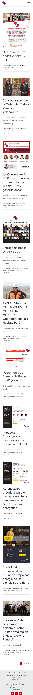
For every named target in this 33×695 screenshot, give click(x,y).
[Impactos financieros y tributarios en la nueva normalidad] (16, 417)
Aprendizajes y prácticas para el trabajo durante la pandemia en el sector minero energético (14, 473)
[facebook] (12, 693)
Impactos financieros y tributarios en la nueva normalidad (14, 417)
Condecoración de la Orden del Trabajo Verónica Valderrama (14, 86)
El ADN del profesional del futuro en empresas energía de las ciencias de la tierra (14, 544)
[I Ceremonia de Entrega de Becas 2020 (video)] (16, 358)
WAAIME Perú (8, 65)
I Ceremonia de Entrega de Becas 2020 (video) (14, 358)
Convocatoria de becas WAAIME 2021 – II (14, 30)
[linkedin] (20, 693)
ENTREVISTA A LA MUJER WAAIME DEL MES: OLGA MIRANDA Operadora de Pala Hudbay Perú (14, 289)
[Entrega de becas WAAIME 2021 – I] (16, 229)
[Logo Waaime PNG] (4, 2)
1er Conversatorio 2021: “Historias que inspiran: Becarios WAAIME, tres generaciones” (14, 155)
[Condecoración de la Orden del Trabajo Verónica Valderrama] (16, 87)
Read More (6, 70)
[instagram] (16, 693)
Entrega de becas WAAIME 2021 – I (14, 229)
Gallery (19, 30)
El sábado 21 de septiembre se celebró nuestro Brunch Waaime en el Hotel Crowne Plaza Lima (14, 608)
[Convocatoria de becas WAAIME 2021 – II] (16, 30)
